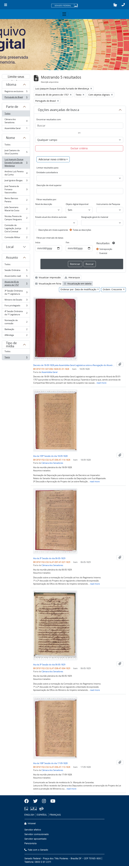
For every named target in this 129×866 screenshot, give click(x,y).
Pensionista (30, 843)
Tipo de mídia (11, 344)
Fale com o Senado (37, 849)
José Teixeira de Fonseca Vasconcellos (15, 189)
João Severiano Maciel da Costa (15, 209)
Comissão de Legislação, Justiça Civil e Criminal (15, 228)
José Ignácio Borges (15, 181)
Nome (10, 138)
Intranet (31, 823)
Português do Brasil (15, 98)
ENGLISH (29, 814)
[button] (115, 5)
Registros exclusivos (15, 92)
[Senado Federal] (64, 6)
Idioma (11, 84)
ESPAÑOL (42, 814)
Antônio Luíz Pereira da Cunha (15, 173)
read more (101, 382)
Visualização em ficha (49, 283)
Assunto (12, 257)
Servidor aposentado (35, 838)
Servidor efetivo (32, 829)
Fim (67, 242)
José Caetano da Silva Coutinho (15, 152)
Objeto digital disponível (77, 204)
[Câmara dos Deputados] (26, 809)
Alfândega (15, 336)
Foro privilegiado (15, 306)
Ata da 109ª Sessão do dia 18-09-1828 (50, 456)
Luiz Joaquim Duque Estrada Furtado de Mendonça (15, 162)
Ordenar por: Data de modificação (78, 289)
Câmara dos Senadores (15, 121)
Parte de (12, 106)
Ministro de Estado (15, 300)
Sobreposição (105, 249)
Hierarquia (74, 277)
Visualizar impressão (49, 277)
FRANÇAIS (55, 814)
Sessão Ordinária (15, 271)
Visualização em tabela (79, 283)
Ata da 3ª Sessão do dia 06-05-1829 (49, 558)
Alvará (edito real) (15, 277)
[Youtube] (51, 801)
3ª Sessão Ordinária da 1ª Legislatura (15, 292)
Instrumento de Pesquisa (108, 204)
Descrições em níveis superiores (53, 229)
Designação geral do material (94, 217)
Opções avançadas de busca (58, 110)
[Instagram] (44, 801)
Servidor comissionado (36, 834)
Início (37, 242)
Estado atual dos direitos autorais (51, 217)
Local (10, 247)
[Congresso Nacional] (33, 809)
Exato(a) (103, 253)
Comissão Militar (15, 238)
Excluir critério (79, 148)
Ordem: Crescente (113, 289)
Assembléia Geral (15, 129)
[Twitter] (35, 801)
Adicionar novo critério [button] (52, 159)
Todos (7, 113)
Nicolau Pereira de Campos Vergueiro (15, 218)
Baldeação (15, 330)
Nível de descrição (43, 204)
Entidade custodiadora (47, 172)
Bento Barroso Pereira (15, 200)
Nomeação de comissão (15, 322)
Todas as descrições (82, 229)
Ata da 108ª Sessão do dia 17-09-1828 (50, 763)
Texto (15, 358)
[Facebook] (27, 801)
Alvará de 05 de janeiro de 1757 (15, 283)
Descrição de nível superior (49, 185)
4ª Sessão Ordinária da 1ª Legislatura (15, 313)
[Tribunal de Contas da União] (41, 809)
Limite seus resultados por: (16, 76)
